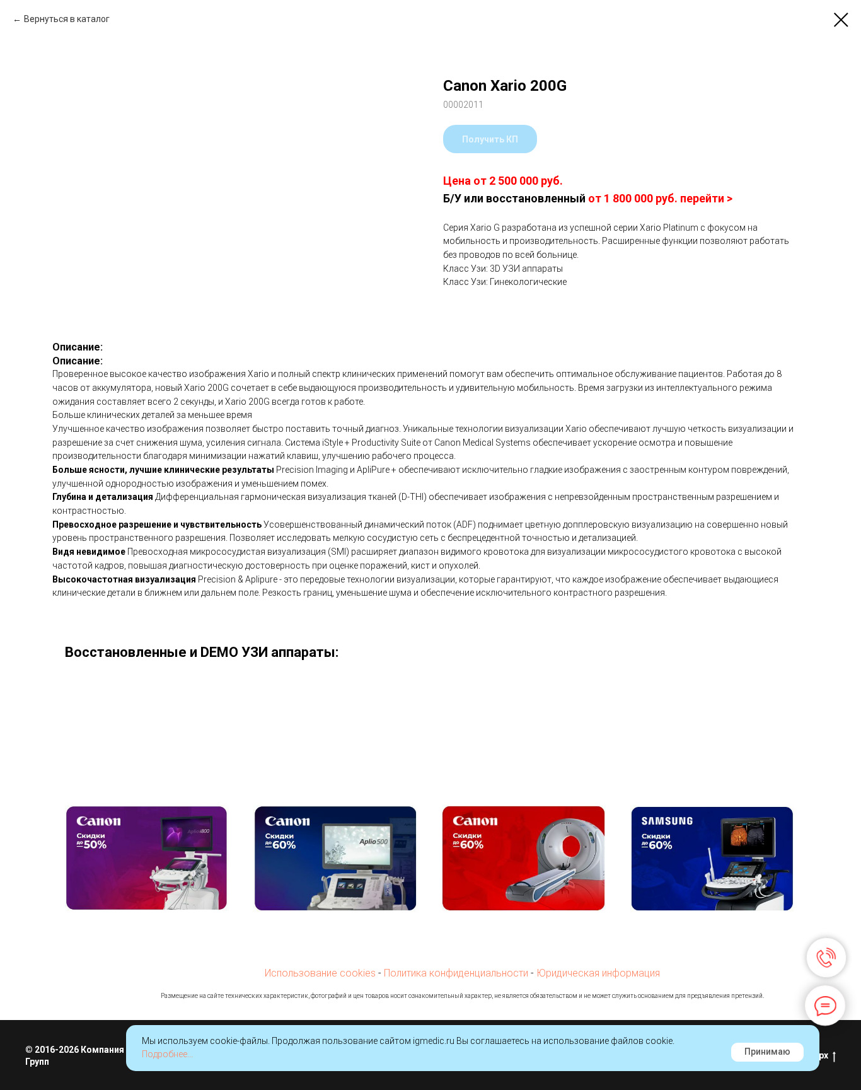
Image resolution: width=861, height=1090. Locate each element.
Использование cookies (320, 973)
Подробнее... (167, 1054)
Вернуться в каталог (67, 19)
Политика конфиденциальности (456, 973)
